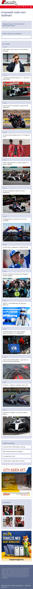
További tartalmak (8, 443)
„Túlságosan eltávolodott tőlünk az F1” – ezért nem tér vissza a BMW (16, 78)
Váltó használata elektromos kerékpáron (13, 451)
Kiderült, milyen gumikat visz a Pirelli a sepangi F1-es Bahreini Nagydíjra (16, 163)
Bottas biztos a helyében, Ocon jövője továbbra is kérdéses (15, 413)
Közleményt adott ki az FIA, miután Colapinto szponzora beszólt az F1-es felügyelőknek (14, 332)
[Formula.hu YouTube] (25, 7)
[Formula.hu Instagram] (23, 7)
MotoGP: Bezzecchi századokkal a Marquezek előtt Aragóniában (15, 106)
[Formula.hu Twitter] (18, 7)
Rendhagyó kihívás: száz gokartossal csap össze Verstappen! (15, 219)
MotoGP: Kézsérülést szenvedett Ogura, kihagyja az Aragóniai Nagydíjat (16, 274)
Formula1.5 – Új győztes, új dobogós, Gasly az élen (15, 385)
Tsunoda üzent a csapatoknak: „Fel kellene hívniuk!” (15, 247)
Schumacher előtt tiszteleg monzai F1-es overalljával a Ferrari (16, 135)
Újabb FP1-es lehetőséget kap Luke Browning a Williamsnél (14, 304)
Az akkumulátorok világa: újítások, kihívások (13, 461)
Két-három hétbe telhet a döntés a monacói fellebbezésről (14, 191)
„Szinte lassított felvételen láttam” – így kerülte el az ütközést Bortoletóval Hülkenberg (15, 360)
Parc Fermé (6, 44)
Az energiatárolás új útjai (9, 456)
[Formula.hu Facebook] (16, 7)
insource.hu (4, 587)
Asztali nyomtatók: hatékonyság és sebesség (14, 447)
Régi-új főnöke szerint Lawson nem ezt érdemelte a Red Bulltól (15, 50)
